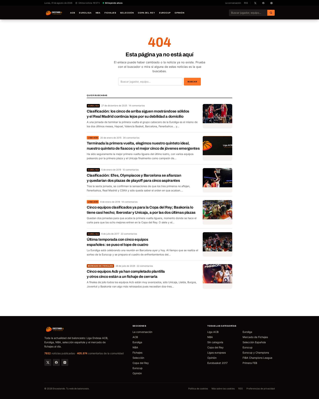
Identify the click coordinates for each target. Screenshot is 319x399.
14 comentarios (137, 105)
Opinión (179, 13)
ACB (72, 13)
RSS (246, 3)
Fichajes (110, 13)
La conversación (233, 3)
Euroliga (85, 13)
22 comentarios (129, 233)
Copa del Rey (146, 13)
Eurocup (165, 13)
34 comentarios (131, 137)
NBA (98, 13)
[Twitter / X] (47, 362)
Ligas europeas (216, 352)
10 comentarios (131, 169)
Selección (127, 13)
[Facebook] (56, 362)
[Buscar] (271, 13)
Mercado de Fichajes (100, 266)
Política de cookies (198, 388)
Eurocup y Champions (256, 352)
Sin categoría (215, 342)
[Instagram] (64, 362)
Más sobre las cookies (223, 388)
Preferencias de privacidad (260, 388)
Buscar (192, 82)
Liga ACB (93, 138)
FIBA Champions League (257, 357)
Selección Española (254, 342)
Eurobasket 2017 (217, 362)
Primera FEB (250, 362)
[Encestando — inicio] (54, 12)
